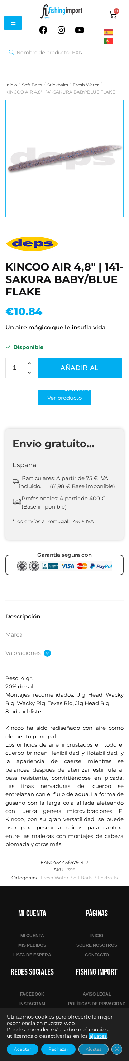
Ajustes (93, 1049)
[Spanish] (114, 32)
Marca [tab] (14, 634)
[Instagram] (61, 30)
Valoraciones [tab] (27, 653)
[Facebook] (43, 30)
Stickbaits (57, 84)
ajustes (98, 1036)
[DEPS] (32, 243)
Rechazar (58, 1049)
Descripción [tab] (22, 616)
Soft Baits (32, 84)
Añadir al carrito (80, 371)
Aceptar (22, 1049)
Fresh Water (86, 84)
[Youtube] (79, 30)
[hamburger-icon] (13, 23)
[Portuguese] (114, 40)
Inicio (11, 84)
